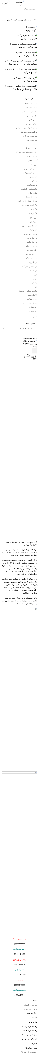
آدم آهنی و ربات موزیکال (28, 132)
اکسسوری (33, 177)
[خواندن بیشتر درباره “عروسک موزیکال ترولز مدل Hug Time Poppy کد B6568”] (34, 350)
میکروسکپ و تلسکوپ (29, 189)
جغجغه (34, 144)
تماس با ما (33, 1017)
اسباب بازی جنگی (31, 197)
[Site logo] (19, 3)
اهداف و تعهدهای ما (30, 1009)
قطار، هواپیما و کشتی (29, 111)
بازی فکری (33, 271)
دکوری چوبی (32, 222)
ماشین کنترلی (32, 120)
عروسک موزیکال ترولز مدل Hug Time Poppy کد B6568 (28, 357)
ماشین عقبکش (32, 299)
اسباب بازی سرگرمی (29, 169)
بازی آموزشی (32, 262)
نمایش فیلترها (30, 323)
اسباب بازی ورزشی (30, 173)
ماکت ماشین (32, 307)
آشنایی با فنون (32, 160)
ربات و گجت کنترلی (30, 107)
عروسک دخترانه (31, 246)
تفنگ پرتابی (33, 209)
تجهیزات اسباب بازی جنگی (27, 201)
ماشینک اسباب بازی (30, 303)
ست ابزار (34, 181)
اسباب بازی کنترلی (30, 103)
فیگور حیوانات (32, 250)
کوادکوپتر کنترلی (31, 116)
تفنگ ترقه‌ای (32, 213)
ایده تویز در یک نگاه (30, 1005)
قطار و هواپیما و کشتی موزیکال (26, 152)
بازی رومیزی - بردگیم (29, 266)
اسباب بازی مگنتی (30, 258)
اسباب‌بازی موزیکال (30, 136)
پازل (35, 275)
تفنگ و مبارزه (32, 193)
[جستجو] (4, 9)
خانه (34, 20)
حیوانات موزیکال (31, 148)
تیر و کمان (33, 218)
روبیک (35, 279)
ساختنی (34, 283)
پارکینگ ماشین (32, 295)
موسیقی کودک (32, 185)
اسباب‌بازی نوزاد (31, 140)
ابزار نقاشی (33, 164)
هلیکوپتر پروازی (31, 124)
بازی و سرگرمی (31, 156)
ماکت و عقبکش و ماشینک (28, 291)
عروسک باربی (32, 238)
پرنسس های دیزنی (30, 234)
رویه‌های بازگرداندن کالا (29, 1052)
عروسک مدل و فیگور (29, 226)
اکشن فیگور (33, 230)
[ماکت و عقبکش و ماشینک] (19, 59)
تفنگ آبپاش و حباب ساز (29, 205)
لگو (36, 287)
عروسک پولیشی (31, 242)
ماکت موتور (33, 311)
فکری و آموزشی (31, 254)
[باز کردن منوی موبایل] (36, 3)
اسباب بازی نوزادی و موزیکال (26, 128)
